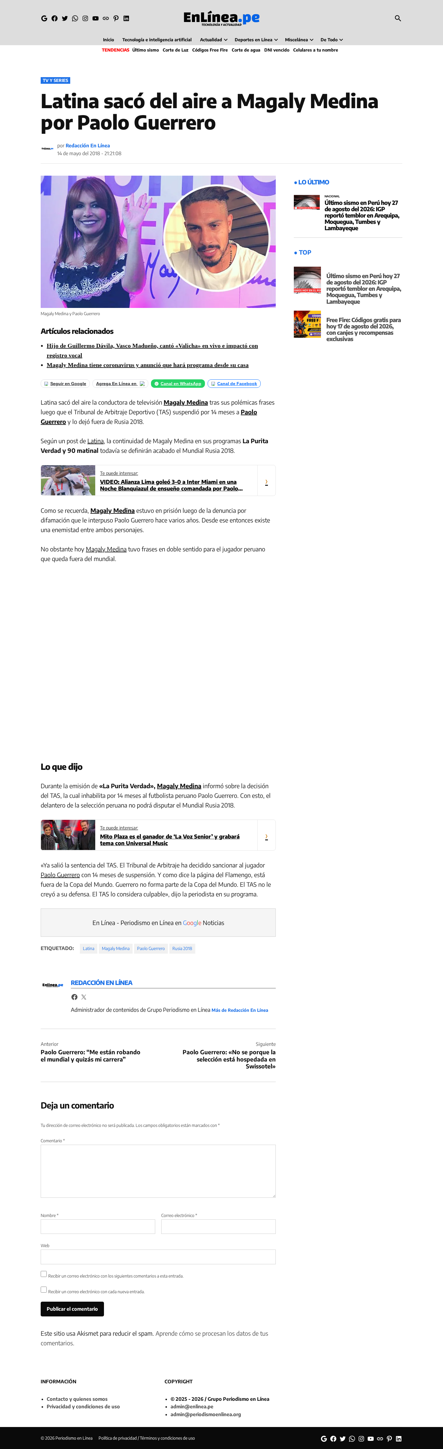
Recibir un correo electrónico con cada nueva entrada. (96, 1291)
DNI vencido (276, 49)
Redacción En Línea (88, 146)
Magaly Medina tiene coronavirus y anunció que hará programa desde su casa (148, 365)
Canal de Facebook (237, 383)
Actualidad (211, 39)
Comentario (53, 1140)
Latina (95, 440)
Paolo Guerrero (60, 874)
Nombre (49, 1215)
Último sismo (145, 49)
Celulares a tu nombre (315, 49)
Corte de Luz (175, 49)
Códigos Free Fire (210, 49)
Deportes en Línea (253, 39)
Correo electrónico (179, 1215)
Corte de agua (246, 49)
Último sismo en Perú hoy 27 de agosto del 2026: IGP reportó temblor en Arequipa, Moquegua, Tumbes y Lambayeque (362, 215)
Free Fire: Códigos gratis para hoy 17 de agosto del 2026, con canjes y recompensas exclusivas (363, 329)
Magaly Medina (112, 510)
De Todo (329, 39)
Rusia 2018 (182, 948)
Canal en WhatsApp (181, 383)
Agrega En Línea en (117, 383)
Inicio (108, 39)
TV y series (55, 80)
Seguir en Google (68, 383)
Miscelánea (296, 39)
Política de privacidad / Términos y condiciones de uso (147, 1438)
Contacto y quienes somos (77, 1399)
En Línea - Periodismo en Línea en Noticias (158, 922)
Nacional (332, 196)
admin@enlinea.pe (192, 1407)
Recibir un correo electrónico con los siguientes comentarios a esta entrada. (116, 1275)
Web (45, 1245)
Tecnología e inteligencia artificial (157, 39)
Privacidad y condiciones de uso (83, 1407)
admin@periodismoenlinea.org (206, 1414)
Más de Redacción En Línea (240, 1010)
